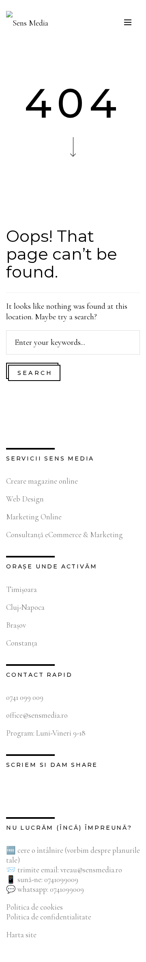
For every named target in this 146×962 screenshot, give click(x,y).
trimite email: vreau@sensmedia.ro (69, 869)
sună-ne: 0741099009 (47, 879)
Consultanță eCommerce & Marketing (64, 534)
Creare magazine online (42, 481)
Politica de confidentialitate (48, 916)
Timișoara (21, 589)
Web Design (25, 499)
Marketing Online (34, 516)
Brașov (16, 625)
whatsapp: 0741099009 (50, 889)
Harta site (21, 934)
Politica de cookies (34, 907)
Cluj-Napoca (25, 607)
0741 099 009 (24, 697)
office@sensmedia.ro (37, 715)
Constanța (21, 643)
